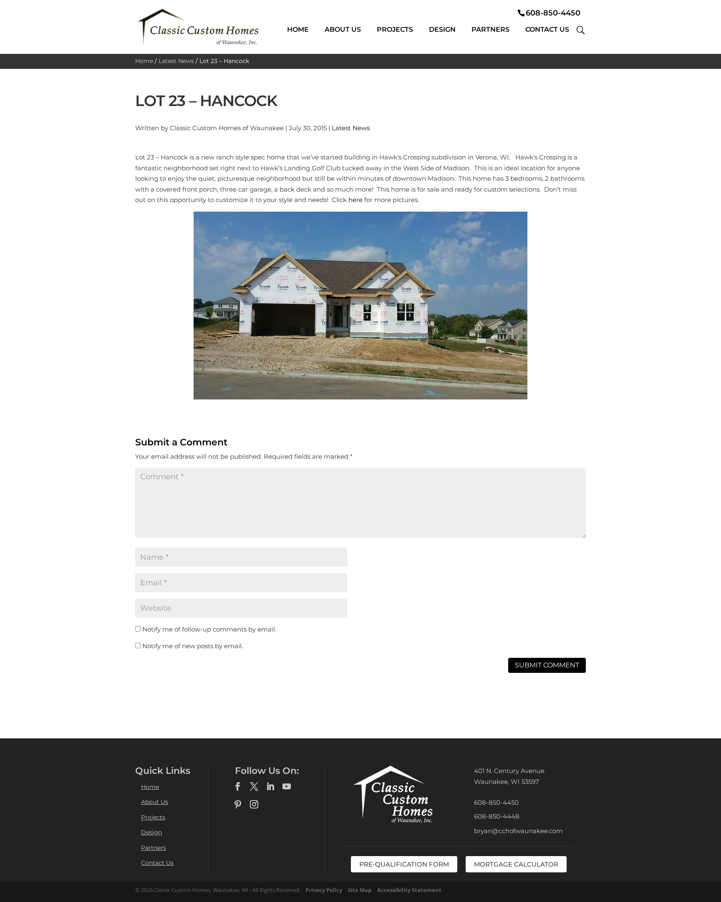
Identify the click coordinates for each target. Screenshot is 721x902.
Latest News (176, 61)
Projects (395, 29)
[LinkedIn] (270, 786)
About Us (343, 29)
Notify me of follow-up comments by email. (209, 629)
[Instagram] (254, 804)
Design (442, 29)
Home (298, 29)
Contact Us (547, 29)
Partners (490, 29)
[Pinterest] (238, 804)
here (355, 200)
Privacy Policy (323, 890)
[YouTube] (286, 786)
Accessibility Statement (409, 890)
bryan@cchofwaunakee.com (518, 831)
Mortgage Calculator (516, 864)
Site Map (359, 890)
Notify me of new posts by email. (192, 646)
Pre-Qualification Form (404, 864)
